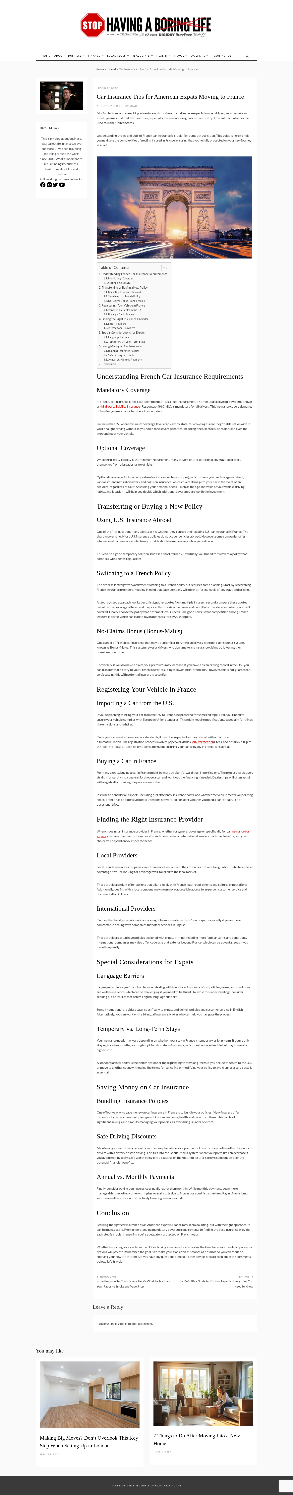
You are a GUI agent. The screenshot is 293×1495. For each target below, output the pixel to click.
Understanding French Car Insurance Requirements (134, 274)
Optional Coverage (119, 282)
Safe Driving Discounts (121, 355)
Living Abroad (107, 87)
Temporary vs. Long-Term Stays (126, 341)
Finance (94, 55)
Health (161, 55)
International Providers (121, 327)
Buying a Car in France (121, 314)
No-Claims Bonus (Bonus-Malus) (127, 300)
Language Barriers (118, 337)
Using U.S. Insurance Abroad (124, 292)
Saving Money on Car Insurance (122, 346)
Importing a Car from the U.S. (125, 310)
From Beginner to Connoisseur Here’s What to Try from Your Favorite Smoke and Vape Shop (133, 1283)
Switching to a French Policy (124, 296)
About (59, 55)
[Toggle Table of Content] (162, 268)
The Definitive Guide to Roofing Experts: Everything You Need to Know (215, 1283)
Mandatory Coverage (120, 278)
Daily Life (198, 55)
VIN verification (203, 742)
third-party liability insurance (120, 406)
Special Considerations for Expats (123, 332)
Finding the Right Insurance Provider (125, 319)
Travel (179, 55)
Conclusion (109, 364)
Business (74, 55)
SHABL (134, 105)
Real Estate (141, 55)
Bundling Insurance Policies (123, 350)
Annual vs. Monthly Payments (125, 359)
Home (46, 55)
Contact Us (222, 55)
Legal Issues (116, 55)
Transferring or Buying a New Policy (124, 287)
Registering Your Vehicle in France (123, 305)
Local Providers (117, 323)
